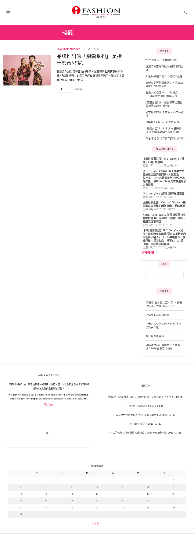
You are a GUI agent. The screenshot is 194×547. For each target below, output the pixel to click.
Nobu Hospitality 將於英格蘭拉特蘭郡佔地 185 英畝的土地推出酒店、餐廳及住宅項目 (164, 218)
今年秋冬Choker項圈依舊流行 (164, 122)
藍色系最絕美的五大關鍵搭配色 (164, 76)
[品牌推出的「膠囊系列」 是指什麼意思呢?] (27, 70)
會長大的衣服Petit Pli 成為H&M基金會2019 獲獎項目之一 (164, 94)
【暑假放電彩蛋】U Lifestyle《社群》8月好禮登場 (163, 160)
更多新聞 (148, 252)
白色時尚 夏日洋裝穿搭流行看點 (164, 138)
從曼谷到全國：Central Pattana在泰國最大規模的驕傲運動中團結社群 (164, 204)
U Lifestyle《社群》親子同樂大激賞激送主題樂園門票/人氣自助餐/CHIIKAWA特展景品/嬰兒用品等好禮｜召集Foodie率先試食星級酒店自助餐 (164, 177)
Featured (63, 49)
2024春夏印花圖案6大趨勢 (161, 60)
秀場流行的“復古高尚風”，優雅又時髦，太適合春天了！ (164, 304)
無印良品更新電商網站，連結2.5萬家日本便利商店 (164, 84)
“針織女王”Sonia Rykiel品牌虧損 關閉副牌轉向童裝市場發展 (163, 130)
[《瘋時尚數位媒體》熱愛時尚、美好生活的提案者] (97, 12)
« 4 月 (96, 523)
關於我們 (48, 404)
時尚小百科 (75, 49)
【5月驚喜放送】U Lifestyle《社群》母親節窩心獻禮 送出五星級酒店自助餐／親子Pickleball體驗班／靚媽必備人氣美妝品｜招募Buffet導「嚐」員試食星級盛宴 (164, 237)
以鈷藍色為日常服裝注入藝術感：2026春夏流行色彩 (163, 346)
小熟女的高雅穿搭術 (157, 315)
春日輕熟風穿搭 (155, 336)
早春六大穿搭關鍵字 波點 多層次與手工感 (138, 414)
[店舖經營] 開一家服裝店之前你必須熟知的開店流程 (164, 104)
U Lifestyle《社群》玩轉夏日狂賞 (163, 193)
